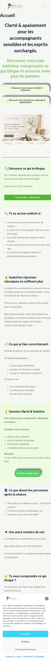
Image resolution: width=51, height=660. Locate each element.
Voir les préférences (25, 649)
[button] (46, 598)
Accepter (25, 634)
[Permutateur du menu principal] (45, 6)
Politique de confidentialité (33, 656)
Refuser (25, 641)
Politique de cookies (13, 656)
